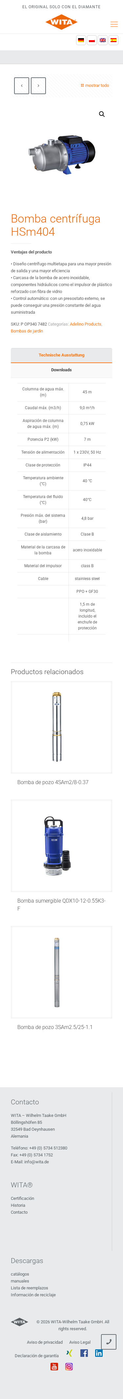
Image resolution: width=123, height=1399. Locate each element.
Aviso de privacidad (45, 1342)
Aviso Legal (80, 1342)
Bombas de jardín (27, 331)
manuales (20, 1281)
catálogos (20, 1274)
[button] (102, 114)
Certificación (22, 1198)
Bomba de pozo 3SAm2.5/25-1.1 (55, 1027)
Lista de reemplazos (29, 1287)
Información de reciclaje (33, 1294)
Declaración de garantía (37, 1355)
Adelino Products (85, 324)
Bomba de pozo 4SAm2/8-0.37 (53, 782)
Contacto (19, 1212)
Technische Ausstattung (61, 355)
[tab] (61, 355)
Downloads (61, 369)
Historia (18, 1205)
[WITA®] (61, 22)
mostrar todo (97, 85)
